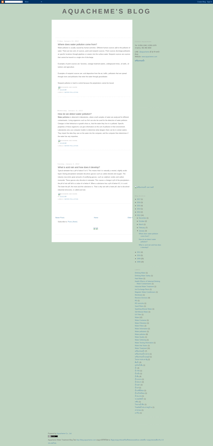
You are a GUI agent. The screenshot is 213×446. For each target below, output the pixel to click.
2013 (138, 212)
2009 (138, 259)
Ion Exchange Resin (142, 289)
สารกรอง (138, 410)
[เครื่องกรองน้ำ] (144, 187)
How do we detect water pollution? (75, 114)
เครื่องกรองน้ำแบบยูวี (142, 357)
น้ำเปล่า (137, 385)
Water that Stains (141, 345)
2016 (138, 202)
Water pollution (71, 92)
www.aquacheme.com (149, 57)
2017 (138, 199)
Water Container (140, 320)
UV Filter (138, 314)
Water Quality (140, 337)
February (142, 228)
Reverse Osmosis (141, 298)
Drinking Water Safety (143, 276)
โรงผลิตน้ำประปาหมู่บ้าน (143, 407)
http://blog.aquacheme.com (86, 440)
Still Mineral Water (141, 312)
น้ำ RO (137, 371)
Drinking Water (140, 273)
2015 (138, 206)
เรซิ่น (136, 402)
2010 (138, 255)
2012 (138, 215)
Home (96, 218)
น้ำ (136, 368)
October (141, 221)
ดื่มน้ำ (137, 362)
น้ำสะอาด (138, 396)
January (141, 231)
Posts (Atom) (72, 222)
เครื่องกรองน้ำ (140, 351)
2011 (138, 252)
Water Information (141, 329)
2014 (138, 209)
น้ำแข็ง (137, 374)
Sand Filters (139, 306)
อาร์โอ (137, 413)
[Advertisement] (84, 33)
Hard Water (139, 278)
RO (136, 301)
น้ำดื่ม (137, 376)
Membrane (138, 295)
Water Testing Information (144, 343)
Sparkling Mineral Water (143, 309)
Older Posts (132, 218)
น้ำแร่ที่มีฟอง (139, 390)
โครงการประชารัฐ (141, 359)
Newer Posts (59, 218)
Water (137, 317)
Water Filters (139, 326)
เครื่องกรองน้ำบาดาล (142, 354)
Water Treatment (141, 348)
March (141, 224)
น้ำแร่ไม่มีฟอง (140, 393)
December (142, 218)
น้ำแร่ (137, 388)
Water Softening (140, 340)
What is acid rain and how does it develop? (79, 167)
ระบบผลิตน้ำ (139, 399)
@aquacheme (144, 52)
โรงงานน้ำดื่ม (139, 404)
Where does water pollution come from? (77, 44)
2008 (138, 262)
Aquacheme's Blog (106, 11)
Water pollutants (140, 331)
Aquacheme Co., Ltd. (64, 433)
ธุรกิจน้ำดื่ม (139, 365)
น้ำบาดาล (138, 379)
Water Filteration (141, 323)
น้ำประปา (138, 382)
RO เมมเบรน (139, 303)
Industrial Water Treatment (144, 286)
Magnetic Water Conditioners (145, 292)
